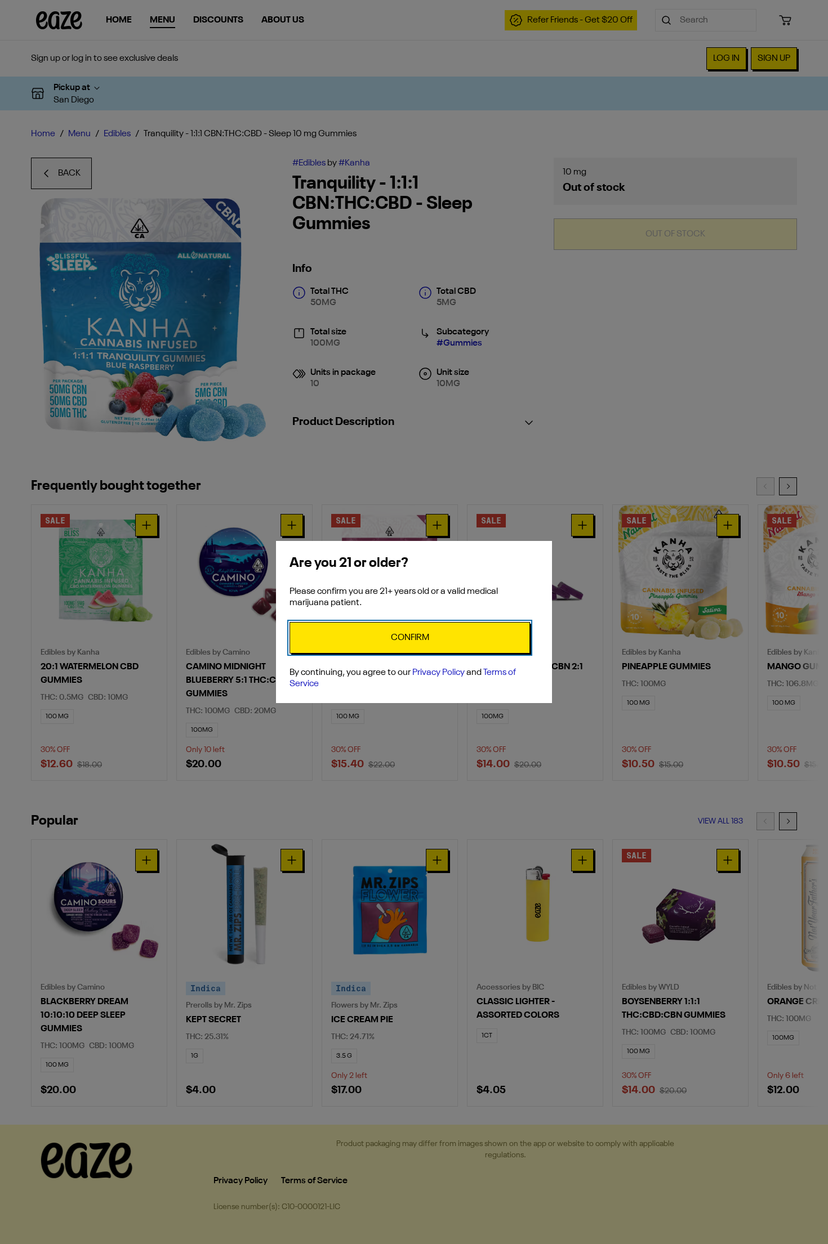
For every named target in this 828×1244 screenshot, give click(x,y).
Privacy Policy (438, 672)
